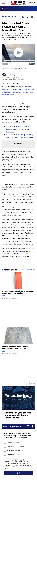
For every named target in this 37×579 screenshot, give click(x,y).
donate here (15, 251)
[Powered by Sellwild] (32, 384)
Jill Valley (12, 75)
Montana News (10, 17)
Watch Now (31, 2)
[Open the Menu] (3, 2)
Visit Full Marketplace (28, 269)
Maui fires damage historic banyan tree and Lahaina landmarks (18, 129)
